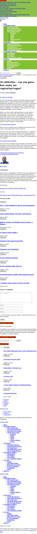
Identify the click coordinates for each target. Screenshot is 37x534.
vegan (16, 152)
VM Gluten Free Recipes (14, 30)
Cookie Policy (7, 414)
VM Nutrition (11, 53)
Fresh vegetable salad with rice (11, 266)
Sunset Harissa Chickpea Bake (8, 11)
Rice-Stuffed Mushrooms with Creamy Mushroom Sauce (15, 2)
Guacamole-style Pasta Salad (8, 4)
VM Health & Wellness (10, 51)
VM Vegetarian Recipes (14, 28)
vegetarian (21, 152)
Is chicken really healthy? (9, 232)
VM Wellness (11, 54)
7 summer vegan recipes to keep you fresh (14, 283)
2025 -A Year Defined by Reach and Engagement (17, 205)
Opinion (9, 61)
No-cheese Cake (4, 7)
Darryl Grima (5, 92)
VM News (6, 59)
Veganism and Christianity (9, 249)
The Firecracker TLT (5, 13)
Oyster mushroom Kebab (9, 258)
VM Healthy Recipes (9, 25)
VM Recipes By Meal (13, 31)
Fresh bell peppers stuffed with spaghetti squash (17, 274)
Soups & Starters (15, 39)
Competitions (11, 67)
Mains (12, 36)
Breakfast (13, 33)
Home (5, 24)
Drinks (12, 34)
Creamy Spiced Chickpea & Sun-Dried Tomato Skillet (15, 14)
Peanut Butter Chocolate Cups (8, 5)
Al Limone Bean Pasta (6, 10)
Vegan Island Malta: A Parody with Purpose (15, 214)
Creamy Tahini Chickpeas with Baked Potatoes (13, 8)
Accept (30, 530)
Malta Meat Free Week (13, 64)
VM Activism (11, 56)
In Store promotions (13, 65)
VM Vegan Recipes (12, 27)
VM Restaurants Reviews (14, 45)
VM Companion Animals (14, 57)
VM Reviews (7, 42)
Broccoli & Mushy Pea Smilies (8, 16)
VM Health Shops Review (14, 48)
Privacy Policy (7, 411)
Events (9, 68)
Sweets (12, 41)
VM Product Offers (12, 62)
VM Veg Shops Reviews (14, 50)
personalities (9, 152)
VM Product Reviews (13, 44)
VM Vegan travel (12, 47)
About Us (6, 70)
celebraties (3, 152)
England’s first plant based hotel (11, 241)
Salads (12, 38)
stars (13, 152)
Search (18, 73)
